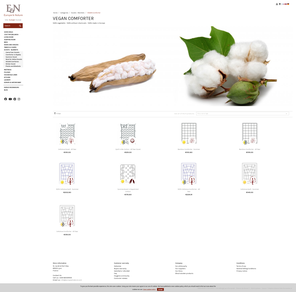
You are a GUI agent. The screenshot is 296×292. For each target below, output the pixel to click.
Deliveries (117, 266)
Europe (12, 20)
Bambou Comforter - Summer (189, 149)
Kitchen (7, 77)
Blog (6, 90)
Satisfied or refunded (122, 271)
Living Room (8, 37)
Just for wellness (11, 34)
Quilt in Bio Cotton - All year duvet (128, 149)
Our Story (178, 271)
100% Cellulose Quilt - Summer (67, 189)
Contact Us (57, 275)
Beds (6, 42)
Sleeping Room (9, 39)
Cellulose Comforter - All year (67, 231)
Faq (115, 273)
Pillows (7, 72)
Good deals (8, 32)
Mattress (7, 70)
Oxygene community (121, 276)
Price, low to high (242, 113)
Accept (160, 289)
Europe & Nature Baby (12, 82)
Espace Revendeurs (11, 87)
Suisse (18, 20)
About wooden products (184, 273)
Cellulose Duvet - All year (67, 149)
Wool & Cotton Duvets (14, 59)
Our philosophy (181, 266)
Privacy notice (241, 271)
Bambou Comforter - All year (249, 149)
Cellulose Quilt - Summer (249, 189)
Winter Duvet (10, 64)
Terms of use (241, 266)
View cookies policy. (149, 289)
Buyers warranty (120, 269)
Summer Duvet (11, 57)
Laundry (7, 80)
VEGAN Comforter (12, 61)
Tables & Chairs (10, 47)
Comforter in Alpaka (13, 55)
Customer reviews (120, 278)
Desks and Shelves (11, 45)
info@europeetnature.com (71, 280)
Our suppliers (180, 269)
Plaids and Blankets (13, 66)
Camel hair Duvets (12, 52)
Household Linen (10, 75)
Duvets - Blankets (11, 50)
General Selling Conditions (246, 269)
